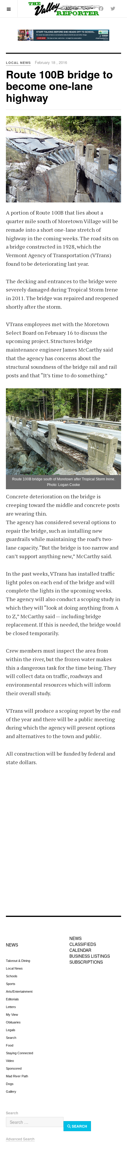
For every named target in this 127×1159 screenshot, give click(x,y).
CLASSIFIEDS (82, 944)
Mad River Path (17, 1076)
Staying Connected (19, 1053)
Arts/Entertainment (19, 991)
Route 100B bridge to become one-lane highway (59, 85)
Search (11, 1037)
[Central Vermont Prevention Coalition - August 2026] (63, 35)
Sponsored (14, 1068)
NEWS (12, 945)
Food (9, 1045)
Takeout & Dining (18, 960)
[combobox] (35, 1122)
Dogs (10, 1084)
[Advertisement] (63, 845)
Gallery (11, 1091)
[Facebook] (101, 8)
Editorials (12, 999)
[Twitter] (112, 8)
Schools (11, 976)
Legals (10, 1030)
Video (10, 1061)
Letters (11, 1007)
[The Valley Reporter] (63, 8)
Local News (14, 968)
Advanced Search (20, 1138)
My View (12, 1014)
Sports (10, 984)
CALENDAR (80, 950)
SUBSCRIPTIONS (86, 962)
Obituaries (13, 1022)
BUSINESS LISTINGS (89, 956)
